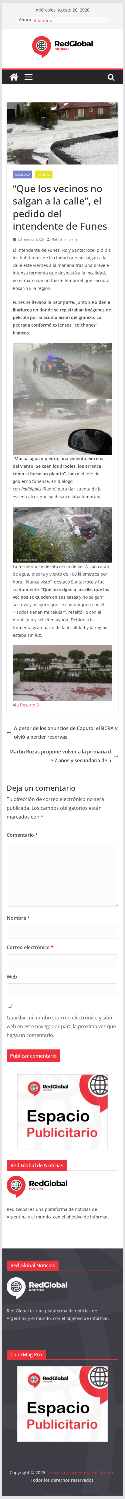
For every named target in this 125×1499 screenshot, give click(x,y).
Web (12, 976)
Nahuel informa (64, 239)
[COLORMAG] (37, 1179)
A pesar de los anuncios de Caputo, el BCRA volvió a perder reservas (66, 732)
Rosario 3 (29, 705)
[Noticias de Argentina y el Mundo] (14, 77)
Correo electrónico (30, 947)
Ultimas (44, 174)
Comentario (22, 835)
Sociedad (22, 174)
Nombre (18, 918)
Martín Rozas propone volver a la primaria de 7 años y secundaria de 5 (60, 756)
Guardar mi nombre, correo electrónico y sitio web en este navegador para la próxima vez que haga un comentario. (61, 1026)
